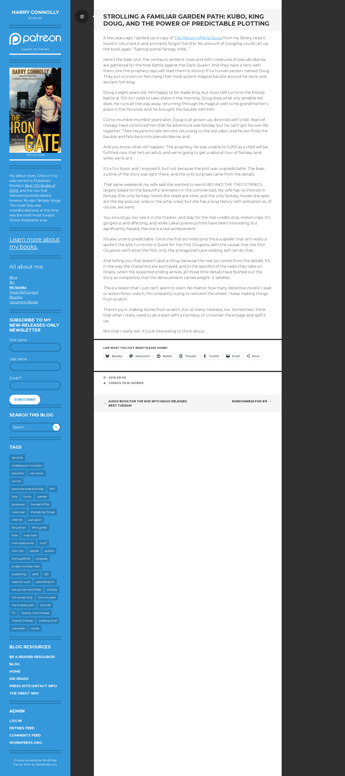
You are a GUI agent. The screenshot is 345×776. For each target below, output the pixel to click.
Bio (12, 282)
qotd (35, 574)
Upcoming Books (23, 302)
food (15, 496)
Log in (15, 721)
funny (27, 496)
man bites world (23, 543)
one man (18, 551)
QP (46, 574)
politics (49, 551)
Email (15, 378)
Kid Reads (19, 679)
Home (14, 671)
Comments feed (25, 735)
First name (18, 340)
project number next (26, 566)
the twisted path (23, 605)
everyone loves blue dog (28, 488)
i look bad (18, 512)
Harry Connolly (35, 12)
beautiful (18, 473)
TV (13, 613)
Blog (13, 277)
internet (17, 519)
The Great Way (24, 693)
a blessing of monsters (27, 465)
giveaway (18, 504)
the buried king (22, 597)
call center (36, 473)
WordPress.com (46, 764)
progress (41, 558)
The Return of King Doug (198, 38)
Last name (18, 359)
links (15, 535)
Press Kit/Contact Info (33, 686)
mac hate (30, 535)
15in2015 (17, 457)
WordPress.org (25, 743)
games (42, 496)
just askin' (35, 519)
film (52, 488)
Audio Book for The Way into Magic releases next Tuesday (147, 403)
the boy (52, 589)
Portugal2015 (21, 558)
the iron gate (47, 597)
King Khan (19, 527)
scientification (45, 582)
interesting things (42, 512)
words (35, 628)
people (34, 551)
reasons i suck (21, 582)
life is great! (39, 527)
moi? (43, 543)
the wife (45, 605)
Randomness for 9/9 (249, 401)
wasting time (48, 620)
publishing (19, 574)
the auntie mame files (26, 589)
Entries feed (21, 728)
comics (16, 481)
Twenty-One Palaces (35, 613)
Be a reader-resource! (32, 657)
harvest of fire (40, 504)
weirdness (18, 628)
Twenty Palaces (22, 620)
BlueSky (16, 297)
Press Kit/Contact (23, 292)
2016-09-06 (117, 377)
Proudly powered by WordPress (35, 760)
